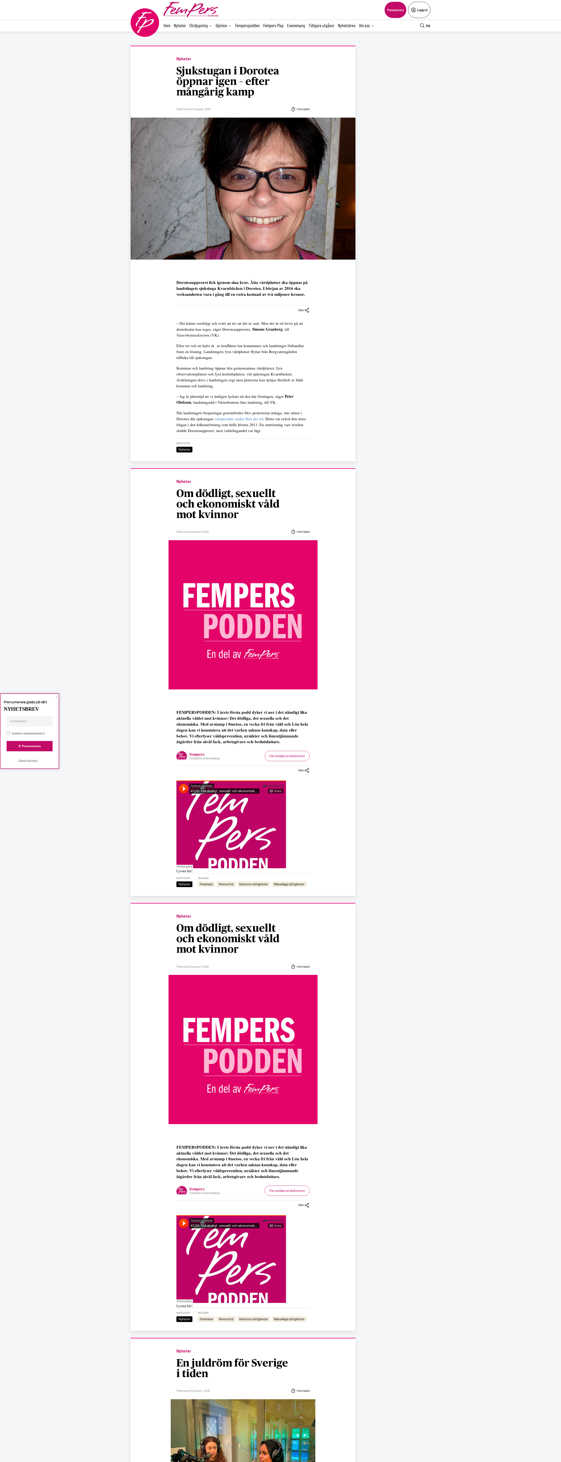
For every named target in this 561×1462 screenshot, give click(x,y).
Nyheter (180, 25)
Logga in (422, 10)
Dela (301, 310)
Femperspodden (247, 25)
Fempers (197, 754)
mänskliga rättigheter (289, 884)
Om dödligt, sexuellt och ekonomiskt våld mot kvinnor (227, 504)
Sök (428, 25)
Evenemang (296, 25)
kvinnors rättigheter (253, 884)
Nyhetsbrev (346, 25)
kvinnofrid (226, 884)
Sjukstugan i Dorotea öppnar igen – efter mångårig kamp (227, 82)
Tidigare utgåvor (321, 25)
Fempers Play (273, 25)
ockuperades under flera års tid (238, 418)
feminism (206, 884)
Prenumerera (395, 10)
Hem (166, 25)
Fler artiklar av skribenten (287, 756)
